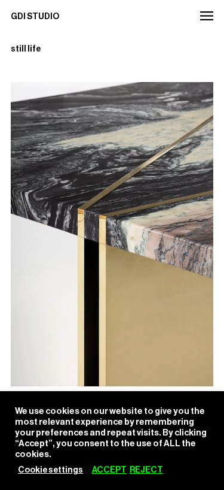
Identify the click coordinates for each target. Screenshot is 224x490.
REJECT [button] (146, 470)
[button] (206, 16)
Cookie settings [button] (50, 470)
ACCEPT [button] (109, 470)
